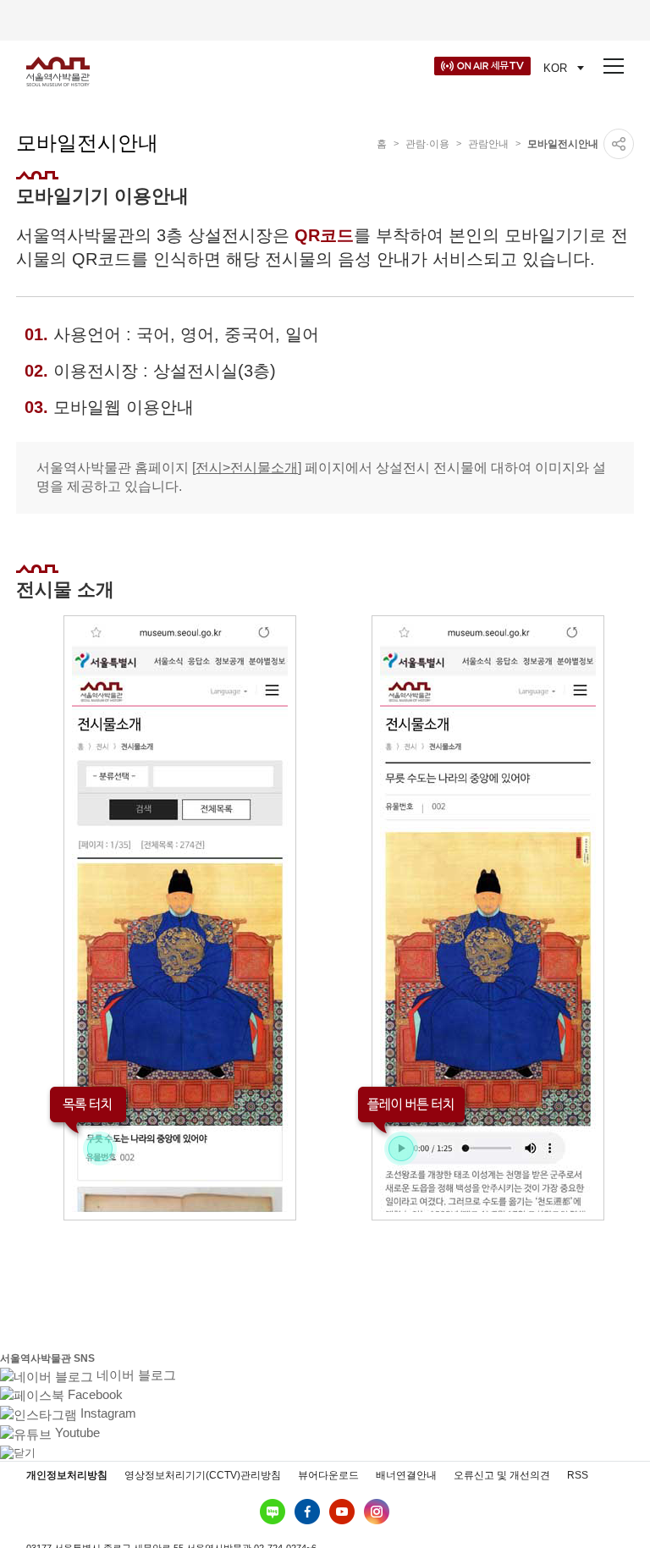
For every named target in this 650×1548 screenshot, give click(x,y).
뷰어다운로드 (328, 1475)
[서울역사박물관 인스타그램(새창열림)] (376, 1511)
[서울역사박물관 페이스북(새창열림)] (307, 1511)
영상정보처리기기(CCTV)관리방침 (202, 1475)
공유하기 (618, 144)
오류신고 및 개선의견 (502, 1475)
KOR (555, 68)
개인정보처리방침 (66, 1475)
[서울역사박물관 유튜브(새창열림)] (342, 1511)
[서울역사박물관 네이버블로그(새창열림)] (272, 1511)
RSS (577, 1475)
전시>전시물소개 (247, 467)
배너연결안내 (406, 1475)
